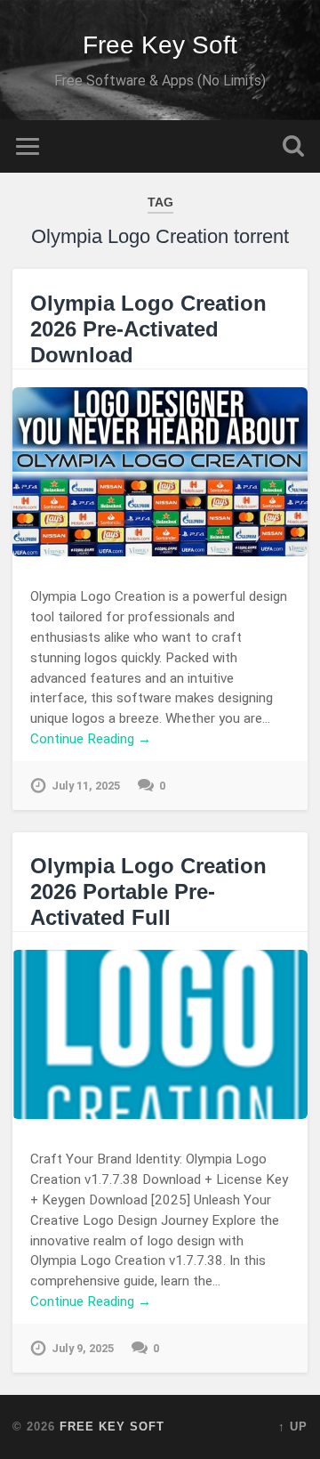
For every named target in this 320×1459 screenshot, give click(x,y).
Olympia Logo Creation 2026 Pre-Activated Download (148, 329)
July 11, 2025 (86, 785)
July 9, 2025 (83, 1348)
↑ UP (293, 1426)
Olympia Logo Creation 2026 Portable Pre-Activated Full (148, 891)
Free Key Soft (160, 45)
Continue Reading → (90, 739)
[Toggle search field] (293, 146)
